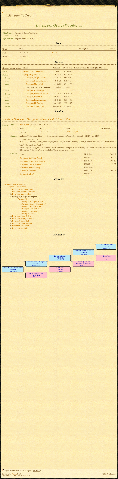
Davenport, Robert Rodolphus (34, 71)
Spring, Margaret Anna (31, 74)
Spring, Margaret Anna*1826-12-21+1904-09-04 (36, 275)
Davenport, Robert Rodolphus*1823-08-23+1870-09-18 (36, 263)
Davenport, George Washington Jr (32, 161)
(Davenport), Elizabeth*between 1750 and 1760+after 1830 (83, 263)
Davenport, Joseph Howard (36, 106)
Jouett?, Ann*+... (107, 258)
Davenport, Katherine (28, 170)
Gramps (14, 474)
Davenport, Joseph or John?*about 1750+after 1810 (83, 252)
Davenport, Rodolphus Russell (31, 158)
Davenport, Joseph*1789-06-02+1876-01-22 (60, 258)
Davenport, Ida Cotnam (34, 103)
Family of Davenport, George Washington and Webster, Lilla (36, 119)
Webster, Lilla (24, 124)
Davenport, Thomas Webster (30, 164)
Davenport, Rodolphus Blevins (37, 93)
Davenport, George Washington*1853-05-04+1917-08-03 (12, 269)
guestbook (36, 471)
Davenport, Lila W (27, 174)
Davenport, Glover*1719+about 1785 (106, 246)
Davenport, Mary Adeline (35, 84)
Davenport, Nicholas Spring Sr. (37, 81)
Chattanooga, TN (72, 131)
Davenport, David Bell (34, 96)
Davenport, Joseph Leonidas (36, 77)
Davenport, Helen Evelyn (35, 90)
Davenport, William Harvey (30, 167)
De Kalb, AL (53, 52)
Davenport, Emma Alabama (36, 100)
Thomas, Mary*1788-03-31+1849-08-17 (59, 269)
